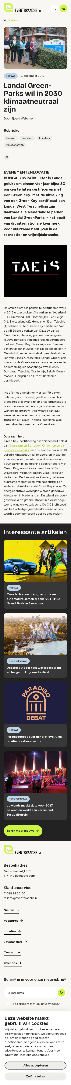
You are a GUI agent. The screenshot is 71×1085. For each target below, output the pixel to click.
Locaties (27, 138)
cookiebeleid (40, 1055)
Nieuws (13, 20)
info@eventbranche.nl (22, 898)
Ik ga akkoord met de (35, 1004)
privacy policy (50, 1004)
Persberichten (15, 145)
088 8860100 (16, 893)
